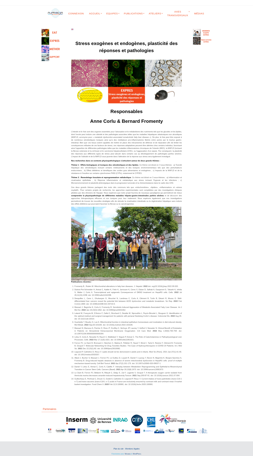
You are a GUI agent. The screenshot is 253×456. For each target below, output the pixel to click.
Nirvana (127, 454)
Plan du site (118, 449)
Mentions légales (132, 449)
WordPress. (137, 454)
